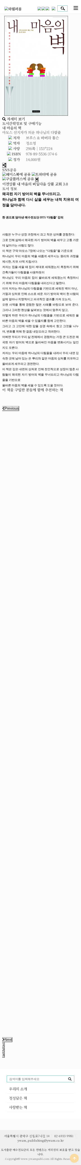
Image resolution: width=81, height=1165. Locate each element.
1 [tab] (3, 1045)
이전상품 (20, 184)
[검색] (69, 1079)
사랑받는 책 (18, 1107)
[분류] (76, 8)
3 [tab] (3, 1055)
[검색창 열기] (61, 8)
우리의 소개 (18, 1088)
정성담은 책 (18, 1098)
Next (8, 1039)
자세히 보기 (15, 119)
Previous (11, 408)
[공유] (4, 165)
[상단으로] (74, 1158)
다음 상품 (53, 184)
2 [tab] (3, 1050)
